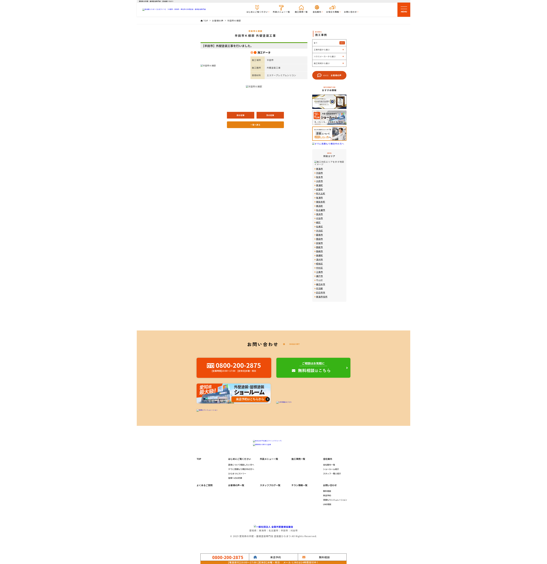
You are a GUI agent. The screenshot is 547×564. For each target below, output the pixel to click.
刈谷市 (319, 218)
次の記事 (270, 115)
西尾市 (319, 247)
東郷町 (319, 255)
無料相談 (327, 491)
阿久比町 (320, 193)
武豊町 (319, 189)
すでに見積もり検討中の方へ (241, 469)
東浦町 (319, 185)
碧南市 (319, 234)
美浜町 (319, 205)
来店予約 (327, 495)
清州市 (319, 259)
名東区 (319, 226)
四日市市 (320, 292)
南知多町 (320, 201)
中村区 (319, 267)
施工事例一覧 (301, 11)
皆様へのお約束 (235, 477)
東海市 (319, 168)
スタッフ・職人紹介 (332, 473)
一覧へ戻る (255, 124)
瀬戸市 (319, 276)
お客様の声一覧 (236, 485)
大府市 (319, 181)
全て (329, 43)
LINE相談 (327, 504)
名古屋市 (320, 209)
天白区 (319, 230)
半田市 (319, 172)
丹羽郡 (319, 288)
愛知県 (253, 530)
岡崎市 (319, 251)
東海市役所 (321, 296)
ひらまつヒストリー (237, 473)
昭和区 (319, 263)
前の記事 (241, 115)
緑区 (318, 222)
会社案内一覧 (329, 464)
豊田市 (319, 238)
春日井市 (320, 284)
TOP (199, 459)
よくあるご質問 (205, 485)
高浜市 (319, 214)
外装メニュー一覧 (281, 11)
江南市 (319, 271)
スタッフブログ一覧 (270, 485)
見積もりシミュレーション (335, 499)
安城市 (319, 243)
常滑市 (319, 197)
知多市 (319, 176)
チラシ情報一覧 (299, 485)
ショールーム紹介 (331, 469)
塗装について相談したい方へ (241, 464)
